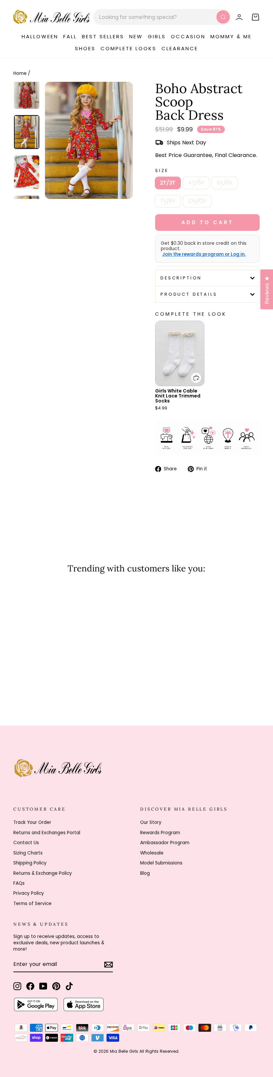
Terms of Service (32, 903)
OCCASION (188, 36)
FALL (70, 36)
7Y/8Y (167, 201)
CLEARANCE (179, 48)
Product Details (188, 294)
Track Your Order (32, 822)
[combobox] (162, 17)
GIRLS (157, 36)
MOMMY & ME (231, 36)
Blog (145, 873)
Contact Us (26, 843)
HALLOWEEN (40, 36)
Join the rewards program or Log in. (204, 254)
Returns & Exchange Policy (42, 873)
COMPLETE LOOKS (128, 48)
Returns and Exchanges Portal (46, 833)
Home (20, 73)
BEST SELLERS (103, 36)
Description (181, 278)
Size (161, 170)
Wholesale (151, 853)
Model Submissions (161, 863)
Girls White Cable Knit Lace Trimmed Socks (177, 395)
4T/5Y (196, 183)
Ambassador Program (164, 843)
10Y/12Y (197, 201)
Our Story (150, 822)
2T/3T (167, 183)
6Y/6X (224, 183)
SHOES (85, 48)
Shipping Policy (30, 863)
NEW (136, 36)
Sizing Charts (28, 853)
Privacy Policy (28, 893)
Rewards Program (160, 833)
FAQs (19, 883)
